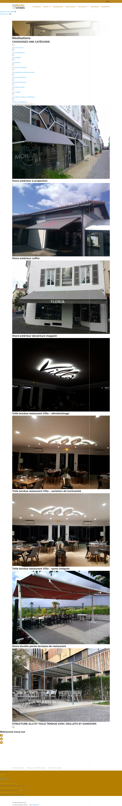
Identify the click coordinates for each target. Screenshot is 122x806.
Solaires (46, 7)
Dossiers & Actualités (7, 12)
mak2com (35, 805)
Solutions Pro (4, 14)
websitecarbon (5, 779)
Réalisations (105, 7)
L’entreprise (37, 7)
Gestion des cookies (55, 768)
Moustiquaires (58, 7)
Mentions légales (18, 768)
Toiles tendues (70, 7)
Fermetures (82, 7)
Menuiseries (95, 7)
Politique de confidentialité (36, 768)
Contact (107, 1)
